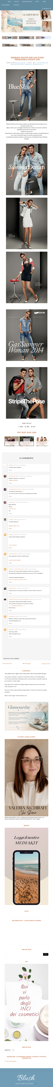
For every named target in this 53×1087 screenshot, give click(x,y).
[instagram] (46, 8)
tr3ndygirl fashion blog (17, 605)
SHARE (21, 426)
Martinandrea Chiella (14, 476)
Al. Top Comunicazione (10, 1061)
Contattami (16, 5)
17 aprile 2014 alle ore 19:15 (22, 588)
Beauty (37, 1)
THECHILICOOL (12, 508)
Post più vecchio (46, 663)
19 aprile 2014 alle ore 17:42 (35, 599)
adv (35, 62)
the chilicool (12, 502)
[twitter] (44, 8)
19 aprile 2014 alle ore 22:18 (21, 616)
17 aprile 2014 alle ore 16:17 (30, 569)
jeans (15, 64)
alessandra (11, 616)
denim (12, 64)
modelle (23, 64)
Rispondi (10, 470)
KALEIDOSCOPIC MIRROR (15, 560)
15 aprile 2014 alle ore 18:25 (20, 465)
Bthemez (36, 1083)
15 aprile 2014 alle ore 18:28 (26, 476)
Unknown (11, 534)
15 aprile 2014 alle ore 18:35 (27, 489)
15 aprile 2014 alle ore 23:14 (20, 519)
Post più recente (7, 663)
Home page (27, 663)
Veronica (11, 465)
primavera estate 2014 (38, 64)
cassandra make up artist (15, 489)
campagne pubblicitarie (42, 62)
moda (18, 64)
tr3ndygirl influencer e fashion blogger (18, 599)
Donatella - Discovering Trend (16, 569)
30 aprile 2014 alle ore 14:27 (20, 629)
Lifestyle (16, 1)
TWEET (27, 426)
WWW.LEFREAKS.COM (14, 526)
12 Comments (29, 62)
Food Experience (6, 5)
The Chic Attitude (13, 545)
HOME (3, 1)
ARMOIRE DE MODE (13, 480)
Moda (9, 1)
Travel (44, 1)
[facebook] (42, 8)
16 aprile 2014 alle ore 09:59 (20, 534)
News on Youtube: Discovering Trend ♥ (17, 579)
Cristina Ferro (12, 588)
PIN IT (34, 426)
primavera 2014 (28, 64)
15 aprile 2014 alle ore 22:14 (22, 502)
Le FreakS (11, 519)
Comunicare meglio (27, 1)
